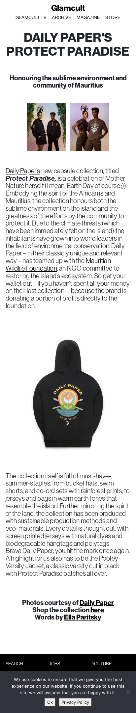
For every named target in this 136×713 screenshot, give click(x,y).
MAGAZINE (88, 17)
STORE (112, 17)
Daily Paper (97, 602)
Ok (50, 702)
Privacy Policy (75, 702)
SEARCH (14, 664)
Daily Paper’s (23, 171)
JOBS (54, 664)
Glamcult (68, 8)
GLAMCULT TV (31, 17)
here (97, 610)
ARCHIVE (61, 17)
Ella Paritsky (82, 617)
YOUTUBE (102, 664)
